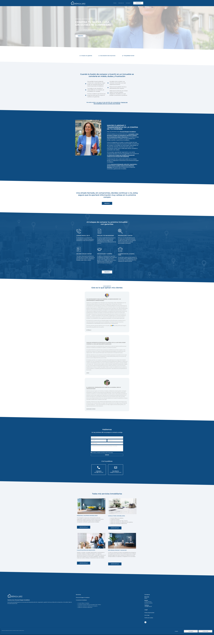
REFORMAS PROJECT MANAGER (117, 550)
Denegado (191, 631)
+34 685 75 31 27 (98, 472)
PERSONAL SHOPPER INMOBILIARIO (87, 515)
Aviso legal (146, 615)
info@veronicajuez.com (115, 472)
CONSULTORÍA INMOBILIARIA (116, 516)
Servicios (120, 3)
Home (114, 3)
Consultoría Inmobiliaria (81, 600)
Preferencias (205, 631)
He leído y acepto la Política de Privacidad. (102, 452)
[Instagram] (145, 622)
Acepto (176, 631)
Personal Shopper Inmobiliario (83, 597)
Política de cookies (148, 617)
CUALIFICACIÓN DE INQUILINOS (86, 550)
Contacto (128, 3)
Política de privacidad (149, 612)
